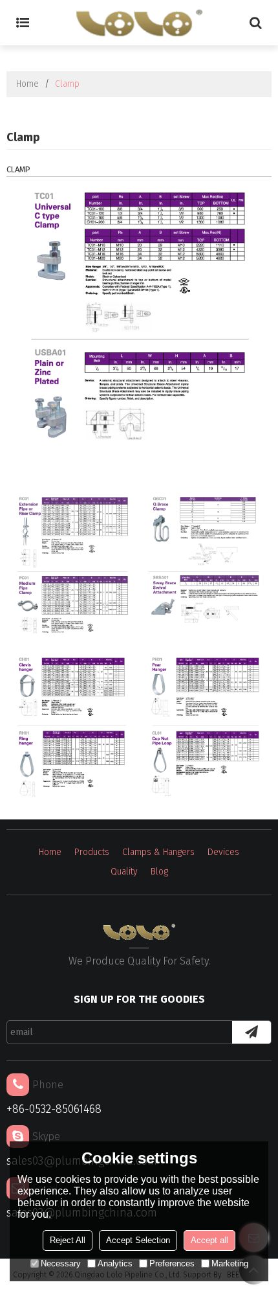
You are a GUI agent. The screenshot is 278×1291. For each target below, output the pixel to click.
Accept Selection (138, 1240)
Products (91, 852)
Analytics (115, 1263)
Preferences (172, 1263)
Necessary (61, 1263)
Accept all (209, 1240)
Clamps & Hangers (158, 852)
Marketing (229, 1263)
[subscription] (251, 1032)
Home (27, 83)
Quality (124, 871)
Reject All (67, 1240)
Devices (223, 852)
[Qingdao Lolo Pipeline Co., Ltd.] (139, 22)
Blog (159, 871)
